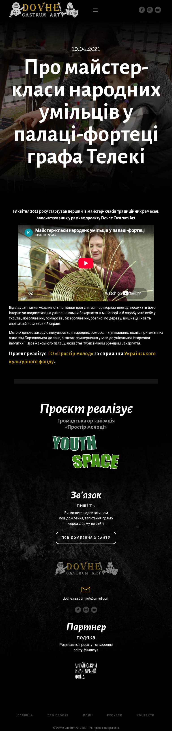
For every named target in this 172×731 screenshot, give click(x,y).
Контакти (146, 715)
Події (88, 715)
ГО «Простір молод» (70, 353)
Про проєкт (58, 715)
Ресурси (115, 715)
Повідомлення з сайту (86, 538)
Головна (25, 715)
